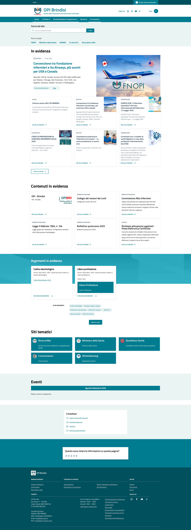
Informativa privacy (111, 502)
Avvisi (132, 490)
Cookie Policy (109, 505)
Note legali (108, 507)
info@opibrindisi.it (42, 518)
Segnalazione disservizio (88, 506)
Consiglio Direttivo (37, 511)
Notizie (132, 484)
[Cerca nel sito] (156, 11)
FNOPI (34, 2)
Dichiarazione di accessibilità (114, 510)
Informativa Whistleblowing (114, 518)
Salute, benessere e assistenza (107, 484)
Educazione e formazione (72, 487)
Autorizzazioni (69, 484)
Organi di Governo (37, 484)
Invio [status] (90, 30)
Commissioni (35, 487)
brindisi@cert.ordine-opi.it (43, 521)
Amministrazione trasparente (115, 499)
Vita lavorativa (102, 487)
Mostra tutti (95, 322)
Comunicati (133, 487)
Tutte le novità (38, 171)
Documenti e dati (37, 490)
